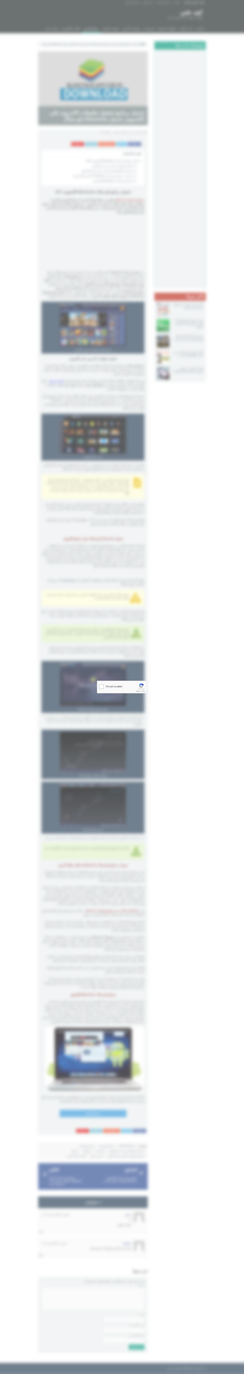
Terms (143, 691)
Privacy (138, 691)
